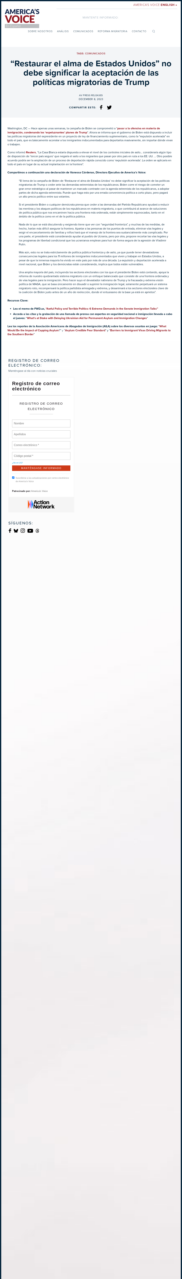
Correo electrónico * (27, 443)
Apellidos (20, 432)
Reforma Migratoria (112, 31)
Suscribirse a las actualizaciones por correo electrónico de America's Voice (42, 480)
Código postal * (23, 454)
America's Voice (155, 5)
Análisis (63, 31)
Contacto (139, 31)
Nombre (18, 421)
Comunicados (83, 31)
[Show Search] (153, 31)
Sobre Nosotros (40, 31)
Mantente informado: (101, 17)
